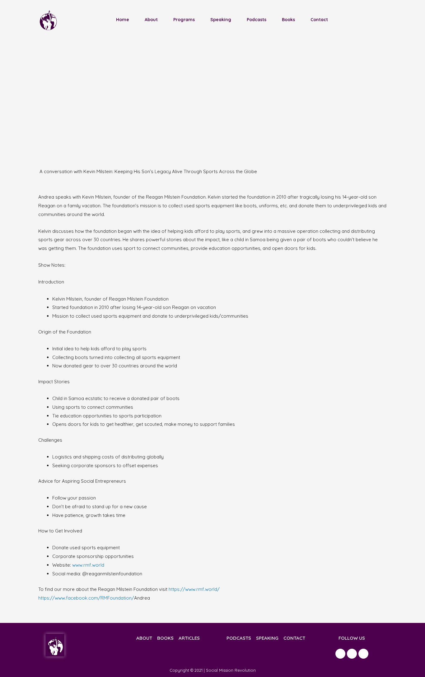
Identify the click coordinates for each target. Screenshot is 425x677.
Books (288, 19)
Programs (184, 19)
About (151, 19)
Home (122, 19)
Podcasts (256, 19)
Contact (319, 19)
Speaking (220, 19)
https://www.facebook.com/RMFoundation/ (86, 598)
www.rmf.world (88, 565)
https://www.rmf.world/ (194, 589)
